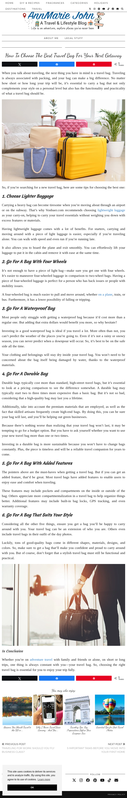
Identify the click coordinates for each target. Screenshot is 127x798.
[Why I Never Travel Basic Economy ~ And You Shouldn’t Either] (48, 710)
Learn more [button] (44, 779)
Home (9, 3)
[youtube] (102, 780)
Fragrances (55, 3)
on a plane (105, 294)
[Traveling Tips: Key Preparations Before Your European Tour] (79, 710)
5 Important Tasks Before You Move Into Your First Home (96, 748)
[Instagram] (95, 9)
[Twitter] (90, 9)
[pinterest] (95, 780)
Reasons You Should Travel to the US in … (17, 729)
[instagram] (81, 780)
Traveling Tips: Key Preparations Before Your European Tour (79, 730)
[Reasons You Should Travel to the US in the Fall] (17, 710)
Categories (79, 3)
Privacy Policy (116, 795)
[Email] (117, 9)
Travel (37, 8)
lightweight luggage (111, 210)
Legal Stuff (74, 38)
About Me (51, 38)
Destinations (15, 8)
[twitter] (74, 780)
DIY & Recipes (30, 3)
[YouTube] (104, 9)
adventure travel (41, 659)
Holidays (101, 3)
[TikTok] (108, 9)
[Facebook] (113, 9)
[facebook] (88, 780)
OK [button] (32, 787)
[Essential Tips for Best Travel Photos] (110, 710)
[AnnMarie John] (63, 16)
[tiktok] (109, 780)
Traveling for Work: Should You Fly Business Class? (28, 748)
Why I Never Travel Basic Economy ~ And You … (48, 729)
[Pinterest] (99, 9)
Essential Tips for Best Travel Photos (109, 729)
